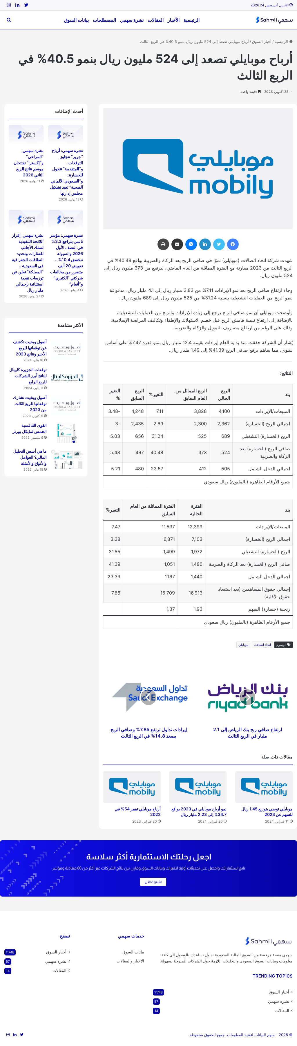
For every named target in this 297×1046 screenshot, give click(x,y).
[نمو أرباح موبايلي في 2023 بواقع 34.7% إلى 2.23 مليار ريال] (198, 787)
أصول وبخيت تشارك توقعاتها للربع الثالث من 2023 (30, 403)
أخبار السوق (261, 41)
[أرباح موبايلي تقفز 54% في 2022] (132, 787)
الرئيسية (192, 20)
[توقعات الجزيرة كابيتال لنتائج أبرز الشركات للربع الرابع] (67, 378)
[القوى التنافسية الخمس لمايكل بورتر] (67, 433)
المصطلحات (104, 20)
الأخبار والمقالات (130, 961)
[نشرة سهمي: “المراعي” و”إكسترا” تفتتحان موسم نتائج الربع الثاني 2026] (26, 135)
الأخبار (174, 20)
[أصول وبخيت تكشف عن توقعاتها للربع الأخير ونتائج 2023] (67, 350)
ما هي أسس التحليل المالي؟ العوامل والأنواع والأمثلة (30, 457)
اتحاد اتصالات (262, 645)
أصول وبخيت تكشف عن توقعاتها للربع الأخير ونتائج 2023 (30, 347)
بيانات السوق (76, 20)
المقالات (156, 20)
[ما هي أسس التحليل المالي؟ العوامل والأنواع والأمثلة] (67, 459)
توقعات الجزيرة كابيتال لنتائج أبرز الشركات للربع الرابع (28, 375)
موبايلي (243, 645)
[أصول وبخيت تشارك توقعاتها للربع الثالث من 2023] (67, 405)
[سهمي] (274, 20)
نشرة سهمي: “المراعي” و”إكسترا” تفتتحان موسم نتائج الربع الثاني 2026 (29, 162)
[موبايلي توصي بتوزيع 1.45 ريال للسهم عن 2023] (264, 787)
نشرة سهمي (132, 20)
